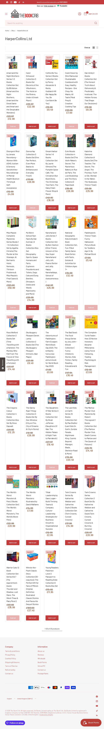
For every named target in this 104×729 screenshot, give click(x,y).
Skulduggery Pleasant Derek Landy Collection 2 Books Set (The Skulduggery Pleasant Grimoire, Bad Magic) (32, 344)
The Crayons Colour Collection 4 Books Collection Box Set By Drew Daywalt (12, 416)
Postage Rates (43, 673)
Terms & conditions (12, 651)
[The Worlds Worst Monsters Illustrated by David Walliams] (32, 481)
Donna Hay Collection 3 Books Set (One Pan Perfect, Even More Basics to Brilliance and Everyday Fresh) (32, 163)
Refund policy (10, 670)
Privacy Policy (10, 655)
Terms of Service (11, 666)
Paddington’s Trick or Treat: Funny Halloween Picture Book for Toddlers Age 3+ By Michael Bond (90, 243)
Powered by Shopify (46, 715)
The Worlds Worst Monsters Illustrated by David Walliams (32, 498)
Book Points (42, 662)
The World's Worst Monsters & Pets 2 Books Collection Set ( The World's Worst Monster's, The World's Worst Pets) (12, 506)
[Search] (96, 23)
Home (7, 30)
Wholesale (41, 658)
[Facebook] (7, 2)
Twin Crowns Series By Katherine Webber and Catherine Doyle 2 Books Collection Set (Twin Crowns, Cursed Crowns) (71, 506)
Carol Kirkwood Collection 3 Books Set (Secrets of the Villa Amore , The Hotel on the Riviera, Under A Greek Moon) (32, 87)
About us (41, 651)
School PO (41, 666)
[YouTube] (15, 2)
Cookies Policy (10, 658)
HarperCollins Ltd (22, 30)
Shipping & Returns (12, 662)
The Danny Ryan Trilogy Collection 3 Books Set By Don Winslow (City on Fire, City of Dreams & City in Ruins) (32, 418)
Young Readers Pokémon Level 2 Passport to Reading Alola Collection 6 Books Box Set (52, 576)
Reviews (41, 655)
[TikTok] (19, 2)
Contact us (9, 673)
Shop (13, 30)
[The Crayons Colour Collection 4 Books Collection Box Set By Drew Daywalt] (12, 397)
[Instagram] (11, 2)
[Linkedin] (23, 2)
